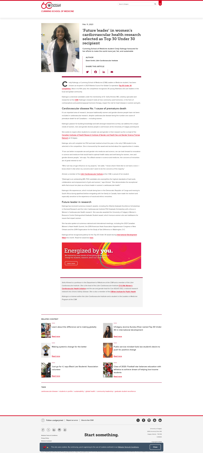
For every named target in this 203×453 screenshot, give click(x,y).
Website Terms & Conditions (128, 447)
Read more (56, 336)
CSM (76, 100)
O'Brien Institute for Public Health (123, 291)
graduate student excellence (125, 391)
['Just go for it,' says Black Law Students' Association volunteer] (46, 370)
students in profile (66, 391)
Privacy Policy (45, 438)
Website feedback (46, 441)
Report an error (72, 420)
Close (155, 447)
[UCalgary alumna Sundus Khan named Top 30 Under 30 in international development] (108, 330)
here (91, 237)
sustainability (79, 391)
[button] (89, 71)
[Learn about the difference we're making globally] (46, 330)
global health (90, 391)
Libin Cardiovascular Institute (92, 174)
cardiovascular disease (49, 391)
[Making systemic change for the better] (46, 350)
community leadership (105, 391)
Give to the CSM (87, 420)
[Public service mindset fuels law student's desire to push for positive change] (108, 350)
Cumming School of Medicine (57, 11)
